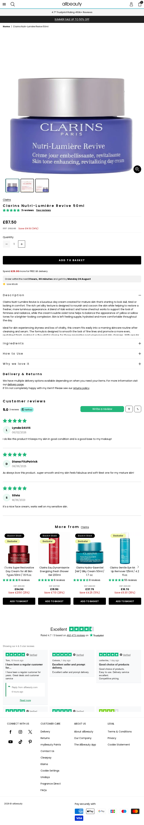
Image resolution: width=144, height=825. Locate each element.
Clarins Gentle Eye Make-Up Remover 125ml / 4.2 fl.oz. (125, 571)
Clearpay (46, 757)
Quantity (8, 237)
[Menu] (4, 4)
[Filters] (129, 409)
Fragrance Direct (51, 783)
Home (6, 26)
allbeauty (17, 803)
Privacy (112, 738)
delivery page (15, 384)
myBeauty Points (51, 744)
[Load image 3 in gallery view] (42, 185)
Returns (45, 738)
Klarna (44, 764)
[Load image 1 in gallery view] (12, 185)
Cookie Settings (50, 770)
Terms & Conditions (120, 731)
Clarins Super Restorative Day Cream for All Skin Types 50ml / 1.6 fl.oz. (19, 571)
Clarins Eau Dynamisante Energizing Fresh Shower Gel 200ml (54, 571)
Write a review (102, 409)
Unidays (45, 777)
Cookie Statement (119, 744)
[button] (12, 4)
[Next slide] (138, 567)
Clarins (7, 199)
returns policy (81, 388)
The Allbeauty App (85, 744)
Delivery (45, 731)
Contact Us (47, 751)
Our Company (82, 738)
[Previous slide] (6, 567)
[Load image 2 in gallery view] (27, 185)
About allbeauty (83, 731)
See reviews (43, 210)
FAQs (44, 790)
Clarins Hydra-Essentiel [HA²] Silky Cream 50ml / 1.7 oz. (89, 571)
